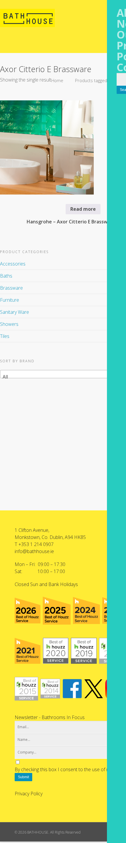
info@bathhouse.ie (34, 551)
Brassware (11, 288)
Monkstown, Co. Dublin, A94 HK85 (50, 537)
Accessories (12, 263)
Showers (9, 324)
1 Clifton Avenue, (32, 530)
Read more (83, 209)
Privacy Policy (28, 793)
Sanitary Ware (14, 312)
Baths (6, 276)
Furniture (9, 300)
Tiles (4, 336)
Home (57, 80)
